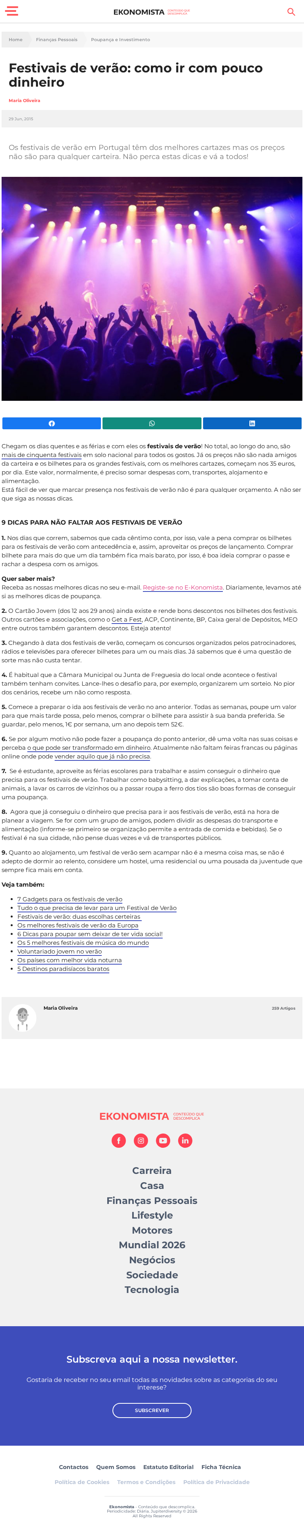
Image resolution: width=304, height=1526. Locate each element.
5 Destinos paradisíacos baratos (63, 968)
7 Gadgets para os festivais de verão (69, 899)
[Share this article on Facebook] (51, 423)
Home (16, 39)
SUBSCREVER (152, 1410)
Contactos (73, 1467)
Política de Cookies (82, 1482)
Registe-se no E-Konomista (183, 587)
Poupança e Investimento (120, 39)
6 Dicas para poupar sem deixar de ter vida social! (90, 934)
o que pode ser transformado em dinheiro (88, 747)
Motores (152, 1230)
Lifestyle (152, 1215)
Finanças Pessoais (57, 39)
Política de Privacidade (216, 1482)
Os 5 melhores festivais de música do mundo (83, 942)
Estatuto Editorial (168, 1467)
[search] (291, 12)
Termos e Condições (146, 1482)
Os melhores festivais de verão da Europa (78, 925)
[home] (152, 12)
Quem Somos (115, 1467)
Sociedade (152, 1275)
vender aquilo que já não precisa (102, 756)
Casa (152, 1185)
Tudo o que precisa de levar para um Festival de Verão (97, 908)
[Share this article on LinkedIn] (252, 423)
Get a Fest (127, 619)
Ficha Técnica (221, 1467)
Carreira (152, 1170)
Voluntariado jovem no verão (59, 951)
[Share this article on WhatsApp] (152, 423)
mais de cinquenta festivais (42, 455)
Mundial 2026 (152, 1245)
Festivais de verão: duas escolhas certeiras (79, 916)
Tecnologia (152, 1289)
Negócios (152, 1260)
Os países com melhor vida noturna (69, 960)
